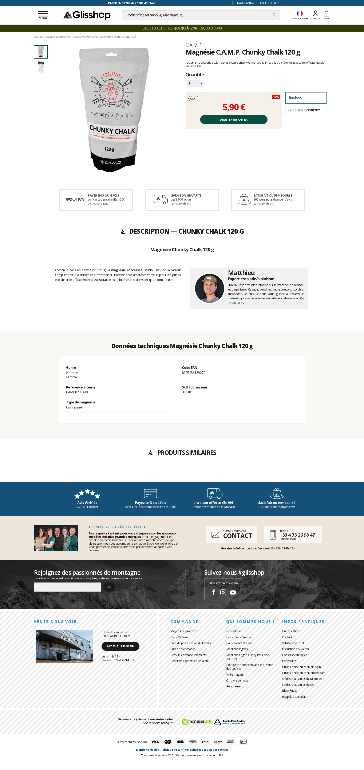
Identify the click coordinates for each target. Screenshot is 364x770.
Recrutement (234, 686)
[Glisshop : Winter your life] (87, 15)
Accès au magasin (120, 646)
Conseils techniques (294, 655)
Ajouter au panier (234, 120)
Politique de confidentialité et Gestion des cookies (249, 667)
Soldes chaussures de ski (297, 685)
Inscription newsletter (295, 649)
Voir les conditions (98, 203)
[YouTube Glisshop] (233, 593)
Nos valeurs (233, 631)
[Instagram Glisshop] (223, 593)
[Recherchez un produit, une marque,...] (274, 15)
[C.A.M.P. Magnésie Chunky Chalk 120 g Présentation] (114, 110)
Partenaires (289, 661)
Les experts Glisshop (239, 637)
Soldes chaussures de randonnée (303, 679)
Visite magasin (235, 674)
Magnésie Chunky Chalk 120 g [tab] (182, 249)
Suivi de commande (182, 649)
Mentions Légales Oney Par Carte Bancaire (247, 657)
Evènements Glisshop (240, 643)
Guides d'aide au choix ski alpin (301, 667)
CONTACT (237, 535)
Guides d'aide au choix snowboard (303, 673)
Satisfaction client (293, 643)
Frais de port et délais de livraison (191, 643)
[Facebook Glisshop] (214, 593)
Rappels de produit (294, 697)
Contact (287, 637)
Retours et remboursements (188, 655)
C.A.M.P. (194, 45)
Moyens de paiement (183, 631)
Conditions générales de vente (189, 661)
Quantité (195, 75)
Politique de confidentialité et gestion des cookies (194, 749)
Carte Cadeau (179, 637)
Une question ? (291, 631)
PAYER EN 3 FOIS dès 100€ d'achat (131, 3)
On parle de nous (237, 680)
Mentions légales (237, 649)
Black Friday (289, 690)
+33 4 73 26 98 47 (297, 535)
